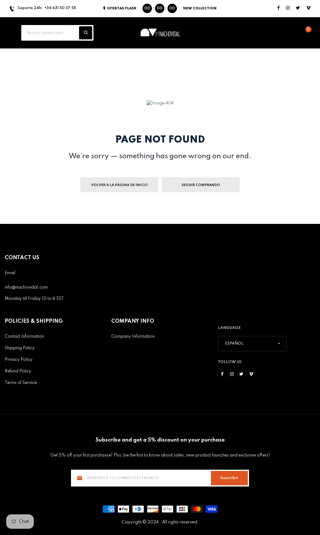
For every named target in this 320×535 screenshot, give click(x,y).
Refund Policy (18, 371)
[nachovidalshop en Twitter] (298, 8)
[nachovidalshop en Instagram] (288, 8)
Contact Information (24, 336)
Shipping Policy (20, 348)
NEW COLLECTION (200, 8)
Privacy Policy (18, 359)
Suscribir (229, 478)
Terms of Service (21, 383)
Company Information (133, 336)
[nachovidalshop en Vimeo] (308, 8)
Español (234, 344)
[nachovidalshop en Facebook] (278, 8)
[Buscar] (85, 32)
